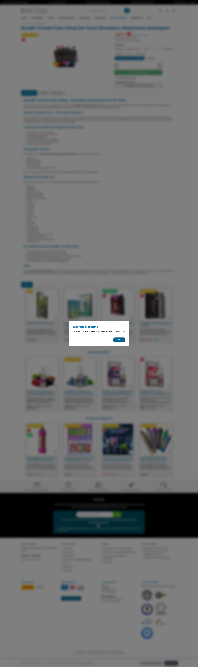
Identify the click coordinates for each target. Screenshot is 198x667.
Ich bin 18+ (119, 340)
